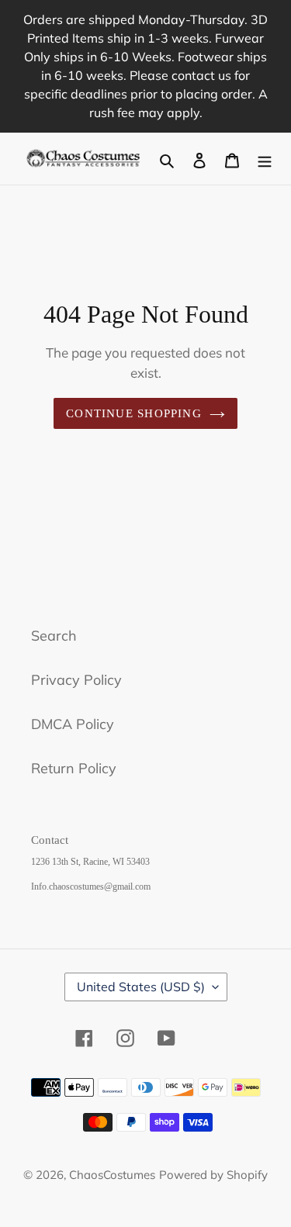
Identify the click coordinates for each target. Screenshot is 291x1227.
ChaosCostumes (112, 1174)
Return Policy (73, 768)
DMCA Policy (72, 724)
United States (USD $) (141, 986)
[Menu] (264, 158)
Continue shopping (134, 413)
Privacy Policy (76, 680)
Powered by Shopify (213, 1174)
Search (54, 636)
